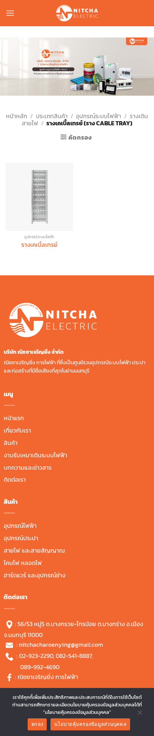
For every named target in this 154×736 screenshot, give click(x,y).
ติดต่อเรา (15, 479)
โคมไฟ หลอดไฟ (23, 562)
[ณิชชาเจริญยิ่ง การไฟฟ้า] (77, 13)
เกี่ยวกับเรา (17, 430)
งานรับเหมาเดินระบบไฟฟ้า (35, 455)
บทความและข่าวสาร (28, 467)
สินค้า (11, 442)
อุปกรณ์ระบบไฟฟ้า (98, 115)
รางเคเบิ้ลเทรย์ (39, 245)
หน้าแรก (14, 417)
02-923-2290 (36, 655)
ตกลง (37, 724)
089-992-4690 (39, 666)
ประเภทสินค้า (52, 115)
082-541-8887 (74, 655)
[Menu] (10, 13)
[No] (139, 714)
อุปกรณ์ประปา (21, 537)
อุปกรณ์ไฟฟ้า (20, 525)
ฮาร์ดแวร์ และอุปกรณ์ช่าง (34, 575)
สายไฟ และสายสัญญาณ (34, 550)
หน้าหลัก (16, 115)
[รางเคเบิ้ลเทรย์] (39, 197)
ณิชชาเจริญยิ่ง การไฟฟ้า (48, 676)
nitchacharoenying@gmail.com (61, 644)
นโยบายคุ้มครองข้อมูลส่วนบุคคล (90, 724)
